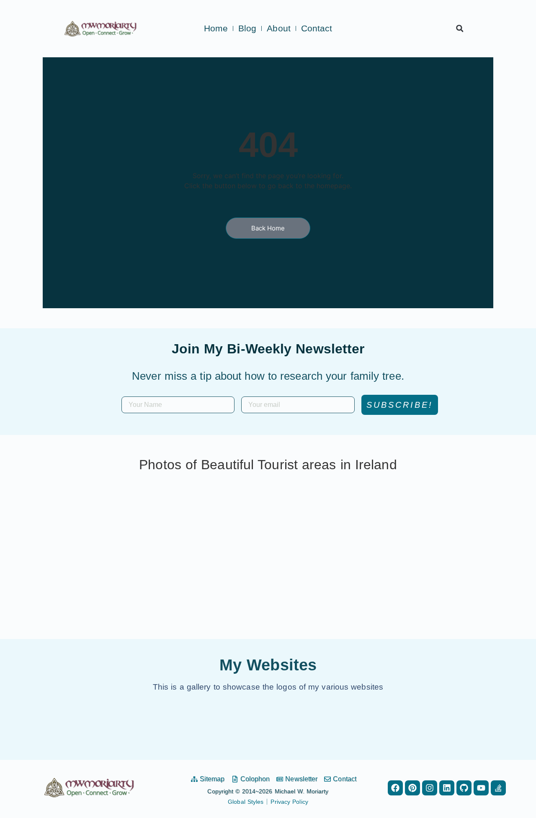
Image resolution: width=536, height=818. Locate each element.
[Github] (464, 787)
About (279, 28)
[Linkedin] (446, 787)
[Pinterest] (412, 787)
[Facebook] (395, 787)
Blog (247, 28)
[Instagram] (429, 787)
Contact (316, 28)
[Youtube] (481, 787)
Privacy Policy (289, 801)
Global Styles (245, 801)
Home (216, 28)
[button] (459, 28)
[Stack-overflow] (498, 787)
